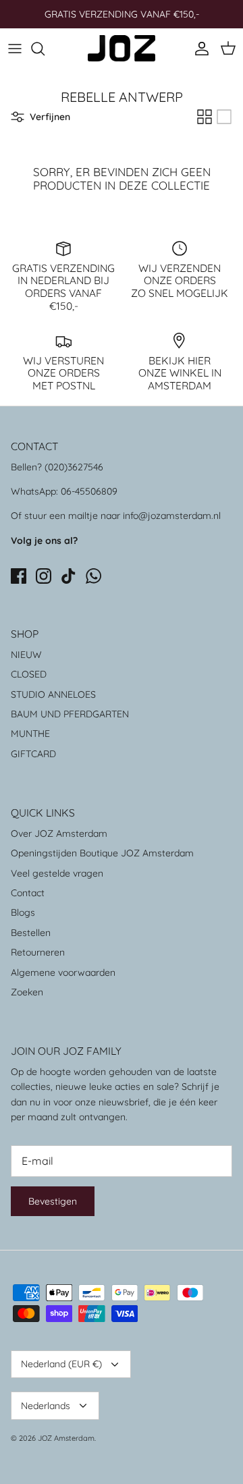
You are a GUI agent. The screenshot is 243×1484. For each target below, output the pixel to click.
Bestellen (31, 933)
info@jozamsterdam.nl (172, 516)
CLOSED (29, 674)
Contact (28, 893)
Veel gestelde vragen (57, 873)
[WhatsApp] (93, 576)
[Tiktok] (68, 576)
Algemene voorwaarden (63, 972)
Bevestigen (52, 1201)
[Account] (198, 48)
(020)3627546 (74, 467)
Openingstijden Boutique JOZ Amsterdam (102, 853)
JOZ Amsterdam (66, 1438)
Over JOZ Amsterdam (59, 833)
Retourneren (38, 952)
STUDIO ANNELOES (53, 694)
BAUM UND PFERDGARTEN (70, 714)
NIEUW (26, 655)
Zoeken (27, 992)
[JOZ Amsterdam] (121, 48)
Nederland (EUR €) (61, 1364)
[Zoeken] (44, 48)
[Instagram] (43, 576)
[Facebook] (18, 576)
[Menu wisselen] (15, 48)
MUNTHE (30, 733)
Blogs (23, 912)
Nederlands (45, 1406)
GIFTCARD (33, 754)
